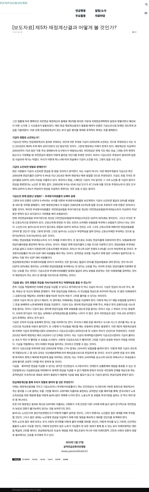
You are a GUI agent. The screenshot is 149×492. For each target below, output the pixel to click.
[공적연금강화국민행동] (36, 3)
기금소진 (50, 459)
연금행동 (65, 459)
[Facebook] (14, 473)
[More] (20, 473)
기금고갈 (42, 459)
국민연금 (34, 459)
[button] (146, 4)
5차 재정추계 (26, 459)
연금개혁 (57, 459)
